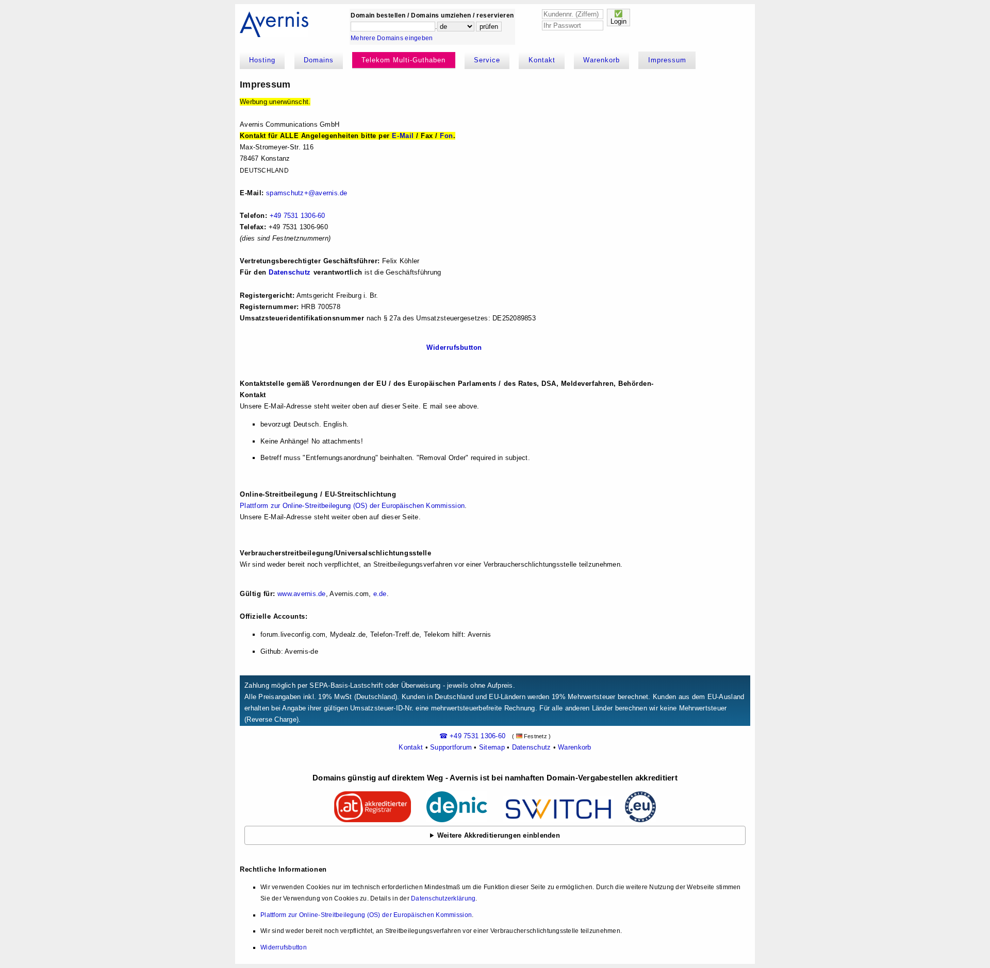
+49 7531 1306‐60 (297, 215)
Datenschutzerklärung (443, 898)
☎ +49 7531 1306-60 (472, 736)
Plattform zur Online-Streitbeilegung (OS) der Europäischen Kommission (352, 506)
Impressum (667, 60)
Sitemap (492, 747)
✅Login (618, 17)
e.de (380, 594)
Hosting (262, 60)
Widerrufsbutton (454, 347)
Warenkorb (601, 60)
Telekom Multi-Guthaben (403, 60)
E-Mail (403, 136)
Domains (319, 60)
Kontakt (542, 60)
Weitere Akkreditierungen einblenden (498, 835)
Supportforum (451, 747)
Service (487, 60)
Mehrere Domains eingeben (392, 38)
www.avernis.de (301, 594)
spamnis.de (307, 193)
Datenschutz (290, 272)
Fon (446, 136)
